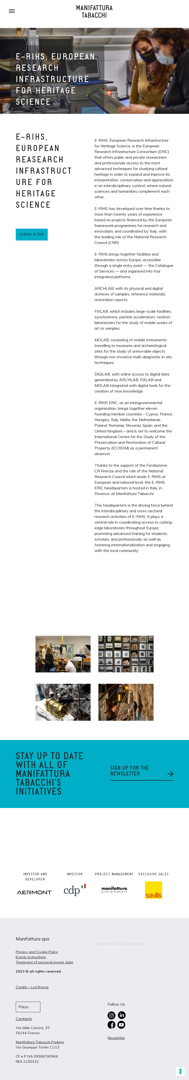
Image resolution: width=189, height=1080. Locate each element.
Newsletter (116, 1038)
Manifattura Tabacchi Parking (40, 1042)
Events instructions (31, 957)
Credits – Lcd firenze (32, 987)
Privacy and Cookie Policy (37, 952)
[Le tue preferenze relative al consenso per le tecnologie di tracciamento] (180, 1071)
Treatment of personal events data (44, 962)
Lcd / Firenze (132, 943)
